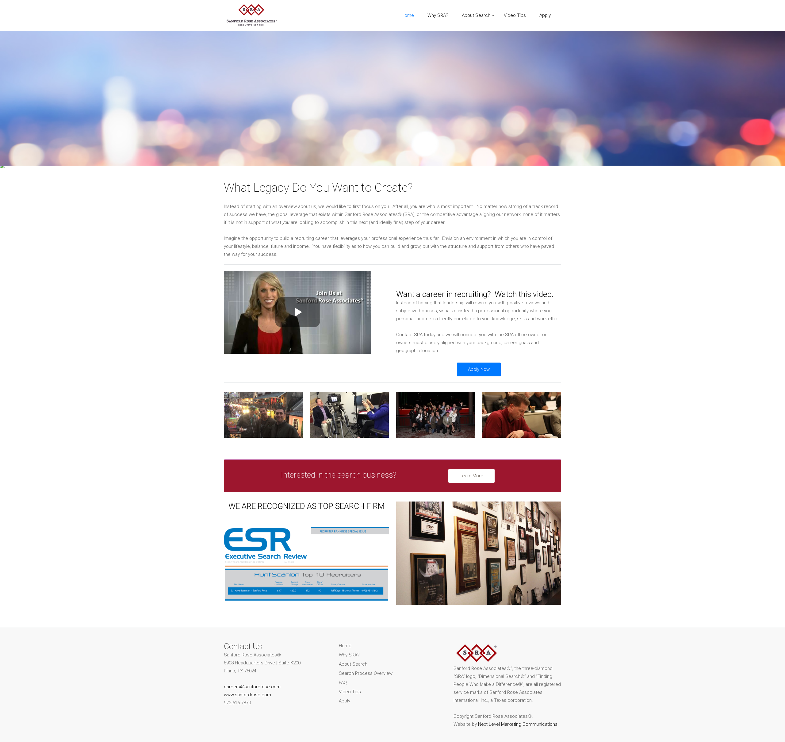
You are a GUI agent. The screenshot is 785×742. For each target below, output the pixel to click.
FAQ (343, 682)
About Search (353, 664)
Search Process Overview (365, 673)
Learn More (471, 476)
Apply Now (479, 369)
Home (345, 645)
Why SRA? (349, 655)
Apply (344, 701)
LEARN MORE (417, 96)
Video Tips (350, 691)
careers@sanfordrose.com (252, 687)
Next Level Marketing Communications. (518, 724)
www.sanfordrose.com (247, 695)
